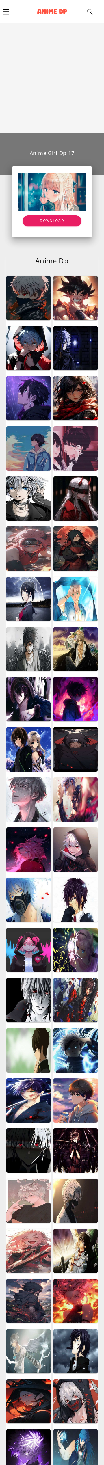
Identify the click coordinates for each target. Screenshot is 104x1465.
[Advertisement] (52, 78)
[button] (6, 11)
